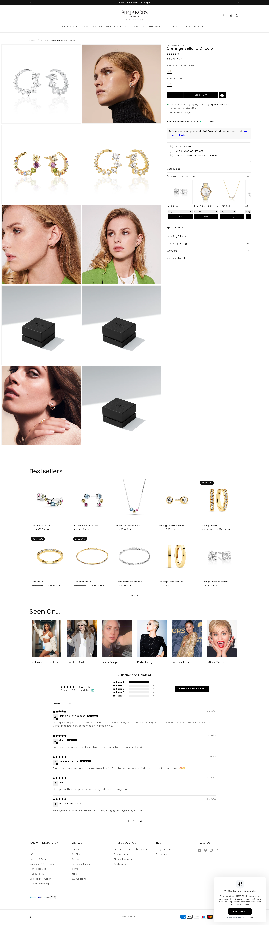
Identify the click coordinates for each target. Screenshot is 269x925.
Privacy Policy (36, 874)
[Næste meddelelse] (239, 2)
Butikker (76, 859)
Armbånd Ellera (82, 582)
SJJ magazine (79, 878)
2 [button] (133, 821)
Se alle (134, 595)
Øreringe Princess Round (214, 582)
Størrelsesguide (37, 869)
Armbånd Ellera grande (129, 582)
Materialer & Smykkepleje (42, 864)
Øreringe (44, 40)
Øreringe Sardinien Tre (86, 525)
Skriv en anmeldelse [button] (192, 688)
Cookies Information (40, 878)
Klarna (75, 869)
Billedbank (161, 854)
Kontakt (33, 849)
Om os (75, 849)
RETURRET (214, 155)
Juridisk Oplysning (39, 883)
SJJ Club (76, 854)
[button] (68, 27)
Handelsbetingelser (82, 864)
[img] (60, 711)
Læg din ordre (163, 849)
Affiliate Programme (124, 859)
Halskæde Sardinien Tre (129, 525)
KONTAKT (188, 151)
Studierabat (120, 864)
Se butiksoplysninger (180, 112)
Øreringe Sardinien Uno (171, 525)
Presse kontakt (122, 854)
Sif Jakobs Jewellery (138, 917)
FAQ (31, 854)
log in (182, 135)
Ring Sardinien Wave (43, 525)
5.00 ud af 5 (83, 687)
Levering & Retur (38, 859)
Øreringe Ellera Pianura (171, 582)
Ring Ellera (37, 582)
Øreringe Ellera (209, 525)
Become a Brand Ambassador (130, 849)
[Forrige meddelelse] (30, 2)
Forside (33, 40)
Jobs (74, 874)
